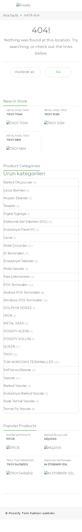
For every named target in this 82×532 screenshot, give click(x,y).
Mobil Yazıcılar (13, 269)
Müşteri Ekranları (15, 198)
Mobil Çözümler (15, 246)
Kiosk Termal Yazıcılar (19, 401)
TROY (26, 110)
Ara (58, 72)
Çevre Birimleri (14, 190)
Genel (7, 238)
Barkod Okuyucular (17, 182)
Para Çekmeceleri (16, 277)
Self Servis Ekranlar (17, 370)
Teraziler (9, 206)
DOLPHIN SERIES (17, 308)
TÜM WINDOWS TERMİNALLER (28, 362)
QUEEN (9, 347)
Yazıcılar (9, 378)
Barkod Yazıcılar (15, 386)
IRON (7, 316)
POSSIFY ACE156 (16, 331)
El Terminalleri (13, 253)
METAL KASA (14, 110)
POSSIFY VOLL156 (17, 339)
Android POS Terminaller (21, 292)
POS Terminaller (15, 285)
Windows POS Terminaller (22, 300)
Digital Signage (14, 214)
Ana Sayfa (10, 15)
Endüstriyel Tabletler (18, 261)
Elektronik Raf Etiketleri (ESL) (25, 222)
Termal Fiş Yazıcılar (17, 409)
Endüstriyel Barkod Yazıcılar (23, 393)
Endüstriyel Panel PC (19, 230)
